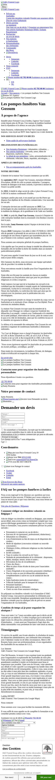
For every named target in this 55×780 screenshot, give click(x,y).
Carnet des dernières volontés (18, 18)
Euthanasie (22, 20)
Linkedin (15, 61)
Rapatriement (11, 32)
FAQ (8, 68)
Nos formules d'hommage (16, 149)
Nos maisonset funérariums (12, 40)
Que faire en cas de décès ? (17, 27)
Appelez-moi (13, 399)
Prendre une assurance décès (41, 18)
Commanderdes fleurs (11, 49)
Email (8, 477)
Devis (15, 52)
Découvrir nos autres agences (13, 484)
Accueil (4, 93)
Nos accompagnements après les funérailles (23, 167)
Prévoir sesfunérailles (10, 15)
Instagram (15, 59)
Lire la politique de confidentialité (14, 769)
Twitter (9, 473)
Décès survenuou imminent (12, 24)
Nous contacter (12, 66)
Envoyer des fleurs (14, 482)
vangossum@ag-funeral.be (27, 459)
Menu (4, 7)
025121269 (26, 457)
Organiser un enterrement (39, 27)
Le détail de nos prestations (17, 156)
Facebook (15, 64)
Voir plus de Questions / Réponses (15, 506)
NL (12, 84)
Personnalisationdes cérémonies (12, 44)
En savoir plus (7, 358)
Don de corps (11, 20)
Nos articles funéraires (15, 30)
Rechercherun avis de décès (12, 35)
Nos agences (14, 93)
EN (12, 82)
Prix (51, 27)
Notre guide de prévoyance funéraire (21, 141)
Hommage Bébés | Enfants (35, 30)
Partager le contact (22, 466)
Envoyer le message (9, 437)
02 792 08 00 (6, 381)
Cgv (2, 442)
